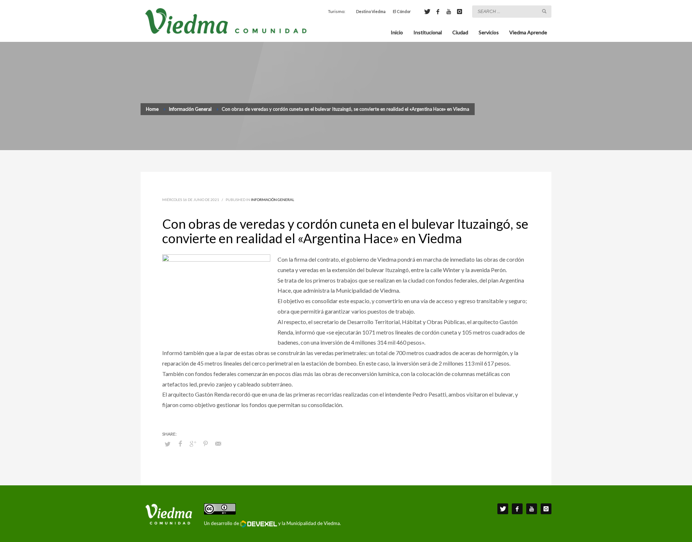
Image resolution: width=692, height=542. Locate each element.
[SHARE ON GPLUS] (192, 443)
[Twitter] (427, 11)
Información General (272, 199)
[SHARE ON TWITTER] (167, 443)
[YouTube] (448, 11)
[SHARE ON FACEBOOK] (180, 443)
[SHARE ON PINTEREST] (205, 443)
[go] (544, 11)
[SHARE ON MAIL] (218, 443)
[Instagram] (459, 11)
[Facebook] (437, 11)
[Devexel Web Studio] (258, 524)
